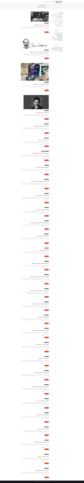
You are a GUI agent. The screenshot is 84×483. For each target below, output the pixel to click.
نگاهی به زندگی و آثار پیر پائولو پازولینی (58, 26)
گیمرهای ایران (61, 47)
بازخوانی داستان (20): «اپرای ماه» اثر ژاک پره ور (42, 167)
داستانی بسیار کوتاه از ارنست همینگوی (43, 140)
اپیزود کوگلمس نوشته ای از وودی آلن (44, 250)
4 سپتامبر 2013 (47, 267)
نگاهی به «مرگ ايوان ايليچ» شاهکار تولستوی (56, 48)
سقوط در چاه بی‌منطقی (60, 37)
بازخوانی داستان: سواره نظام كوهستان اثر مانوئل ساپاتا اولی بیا (40, 330)
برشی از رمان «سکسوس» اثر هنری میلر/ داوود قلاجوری (41, 25)
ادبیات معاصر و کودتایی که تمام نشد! (59, 33)
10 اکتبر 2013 (48, 213)
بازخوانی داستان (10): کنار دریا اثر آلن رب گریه (43, 317)
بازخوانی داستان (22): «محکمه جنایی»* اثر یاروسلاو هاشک (41, 153)
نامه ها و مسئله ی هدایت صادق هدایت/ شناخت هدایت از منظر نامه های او (57, 22)
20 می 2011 (48, 447)
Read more (46, 32)
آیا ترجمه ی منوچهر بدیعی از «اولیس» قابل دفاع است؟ (41, 442)
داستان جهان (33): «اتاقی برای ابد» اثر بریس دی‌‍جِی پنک (41, 84)
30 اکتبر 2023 (47, 56)
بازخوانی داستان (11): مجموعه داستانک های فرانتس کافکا (41, 303)
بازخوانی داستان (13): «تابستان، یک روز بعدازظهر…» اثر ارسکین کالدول (39, 276)
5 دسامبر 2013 (47, 172)
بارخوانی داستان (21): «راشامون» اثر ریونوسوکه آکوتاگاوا (41, 125)
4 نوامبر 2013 (48, 186)
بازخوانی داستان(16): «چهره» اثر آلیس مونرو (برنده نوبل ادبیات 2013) (39, 222)
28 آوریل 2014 (47, 144)
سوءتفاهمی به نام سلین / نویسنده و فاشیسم (58, 23)
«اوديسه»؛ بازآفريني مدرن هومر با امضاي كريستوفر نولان (57, 39)
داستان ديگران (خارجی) (46, 110)
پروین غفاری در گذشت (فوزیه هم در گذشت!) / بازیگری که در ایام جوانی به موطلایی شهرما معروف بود (56, 16)
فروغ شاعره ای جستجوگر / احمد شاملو (58, 39)
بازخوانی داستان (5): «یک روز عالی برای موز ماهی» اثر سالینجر (40, 386)
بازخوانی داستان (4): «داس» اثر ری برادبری (43, 400)
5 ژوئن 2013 (48, 321)
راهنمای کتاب (43, 151)
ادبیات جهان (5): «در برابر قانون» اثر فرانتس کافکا (42, 372)
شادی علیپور (61, 49)
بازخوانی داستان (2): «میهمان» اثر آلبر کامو (43, 428)
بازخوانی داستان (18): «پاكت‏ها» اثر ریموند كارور (42, 195)
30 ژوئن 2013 (47, 281)
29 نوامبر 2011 (48, 377)
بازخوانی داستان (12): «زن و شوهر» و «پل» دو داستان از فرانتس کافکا (39, 290)
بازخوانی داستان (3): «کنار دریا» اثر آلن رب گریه (42, 414)
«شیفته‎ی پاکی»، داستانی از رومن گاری (43, 358)
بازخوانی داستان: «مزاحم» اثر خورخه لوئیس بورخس (42, 470)
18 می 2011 (48, 461)
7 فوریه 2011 (48, 475)
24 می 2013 (48, 335)
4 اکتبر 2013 (48, 254)
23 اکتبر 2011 (48, 391)
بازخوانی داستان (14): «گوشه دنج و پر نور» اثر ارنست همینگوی (40, 263)
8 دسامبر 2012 (47, 363)
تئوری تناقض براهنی (60, 40)
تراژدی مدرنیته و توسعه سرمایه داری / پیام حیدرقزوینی (57, 37)
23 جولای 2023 (47, 88)
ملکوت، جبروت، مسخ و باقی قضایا (59, 35)
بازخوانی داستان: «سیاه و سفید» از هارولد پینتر (42, 344)
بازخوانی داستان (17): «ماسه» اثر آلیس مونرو (43, 209)
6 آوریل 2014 (48, 158)
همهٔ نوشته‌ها (43, 7)
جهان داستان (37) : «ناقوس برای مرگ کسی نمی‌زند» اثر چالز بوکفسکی (39, 52)
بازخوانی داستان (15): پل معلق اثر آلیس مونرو (42, 236)
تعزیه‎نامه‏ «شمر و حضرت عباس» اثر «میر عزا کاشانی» (57, 13)
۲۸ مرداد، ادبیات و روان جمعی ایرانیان (58, 34)
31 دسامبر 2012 (47, 349)
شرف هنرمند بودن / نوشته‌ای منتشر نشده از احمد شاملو (57, 38)
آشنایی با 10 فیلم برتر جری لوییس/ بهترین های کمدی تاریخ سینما (57, 19)
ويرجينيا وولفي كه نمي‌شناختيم (59, 36)
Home (45, 7)
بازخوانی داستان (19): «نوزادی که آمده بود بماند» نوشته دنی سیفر (40, 181)
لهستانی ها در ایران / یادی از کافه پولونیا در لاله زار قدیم (57, 20)
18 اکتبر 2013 (48, 200)
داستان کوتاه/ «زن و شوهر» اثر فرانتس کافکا (43, 112)
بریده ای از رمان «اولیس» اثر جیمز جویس (43, 456)
